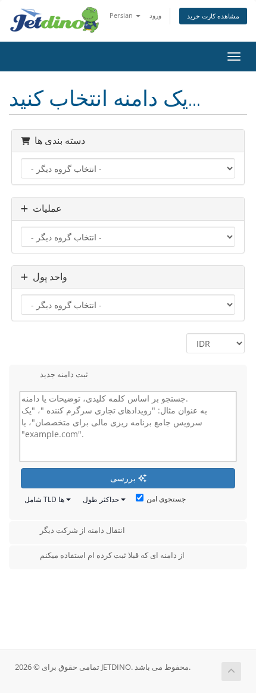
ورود (155, 15)
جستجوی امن (166, 499)
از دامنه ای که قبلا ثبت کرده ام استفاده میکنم (112, 555)
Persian (122, 15)
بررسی (124, 478)
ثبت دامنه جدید (64, 374)
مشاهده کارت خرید (213, 15)
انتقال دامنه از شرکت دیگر (82, 530)
